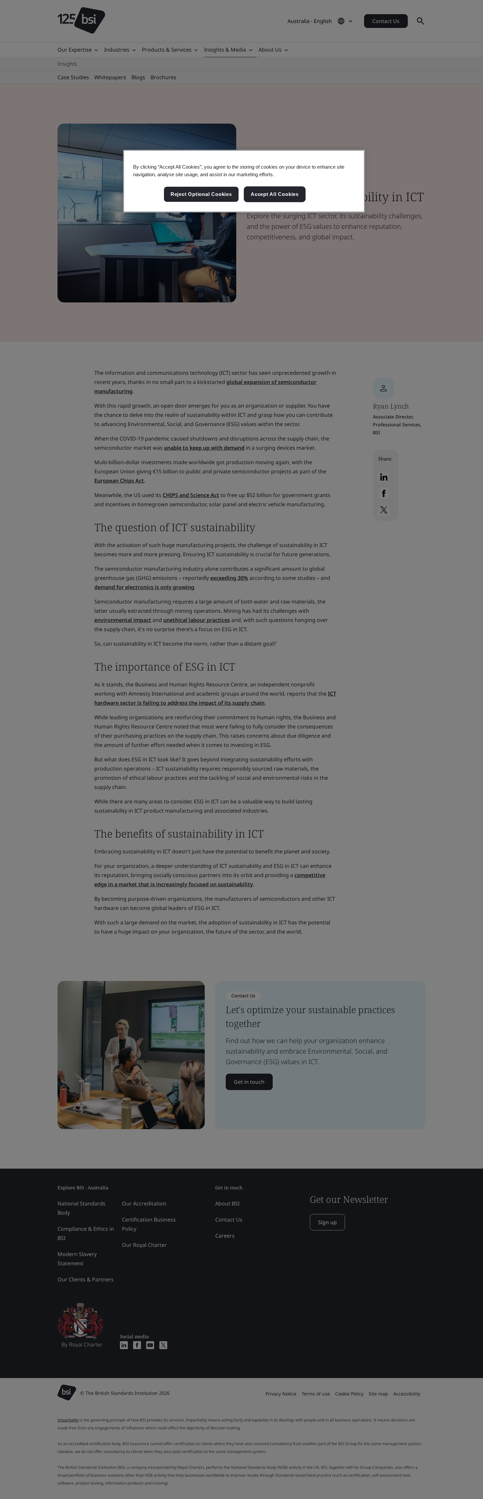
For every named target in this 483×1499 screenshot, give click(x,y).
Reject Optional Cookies (201, 194)
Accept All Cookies (275, 194)
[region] (244, 181)
